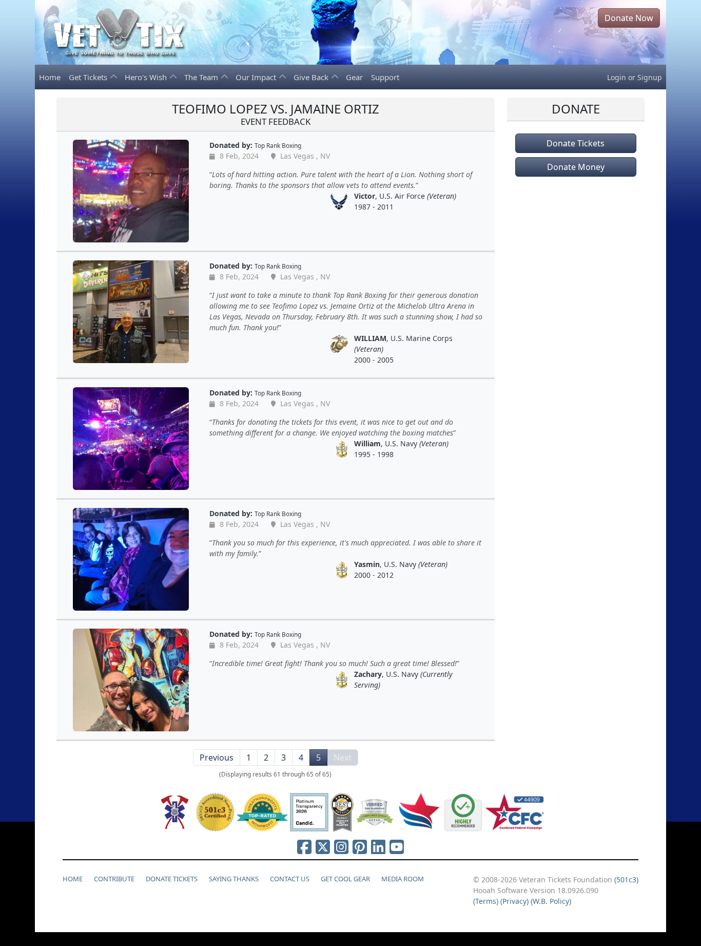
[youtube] (397, 847)
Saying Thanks (234, 878)
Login (616, 77)
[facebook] (304, 847)
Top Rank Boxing (278, 145)
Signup (649, 77)
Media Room (402, 878)
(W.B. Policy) (551, 901)
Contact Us (289, 878)
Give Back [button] (312, 77)
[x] (323, 847)
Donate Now (629, 18)
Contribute (114, 878)
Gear (354, 77)
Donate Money (576, 167)
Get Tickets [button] (89, 77)
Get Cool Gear (345, 878)
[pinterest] (360, 847)
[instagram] (341, 847)
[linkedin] (378, 847)
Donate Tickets (576, 143)
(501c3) (626, 879)
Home (50, 77)
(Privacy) (514, 901)
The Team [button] (202, 77)
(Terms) (485, 901)
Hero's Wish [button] (147, 77)
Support (385, 77)
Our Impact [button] (257, 77)
